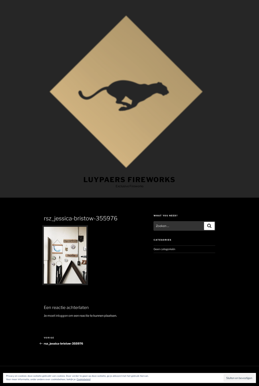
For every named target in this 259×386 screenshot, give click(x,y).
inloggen (62, 315)
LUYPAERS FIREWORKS (129, 179)
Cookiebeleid (83, 379)
